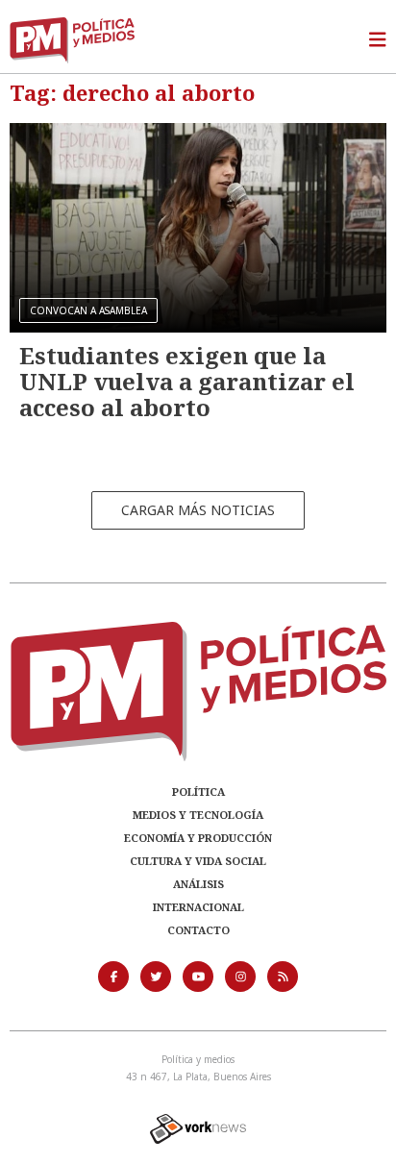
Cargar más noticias (198, 510)
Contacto (198, 930)
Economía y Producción (198, 837)
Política (198, 791)
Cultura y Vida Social (198, 861)
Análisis (198, 884)
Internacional (198, 907)
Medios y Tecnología (198, 814)
